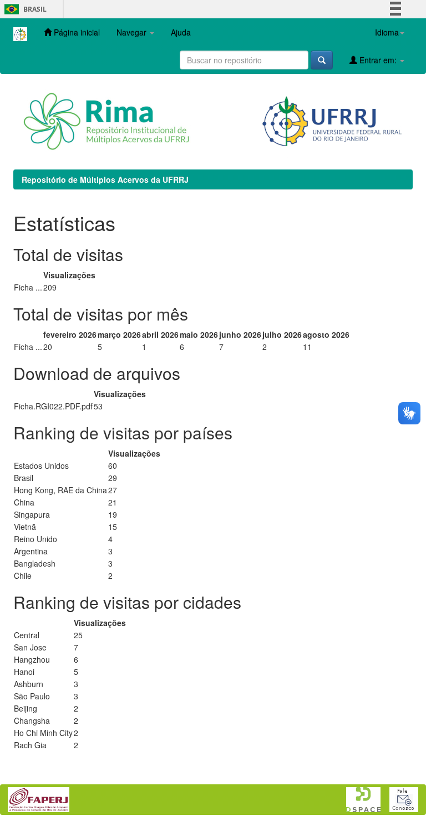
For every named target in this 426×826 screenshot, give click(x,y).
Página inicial (76, 32)
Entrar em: (378, 60)
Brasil (23, 9)
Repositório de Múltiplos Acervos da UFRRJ (105, 179)
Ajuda (181, 32)
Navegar (132, 32)
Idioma (387, 32)
